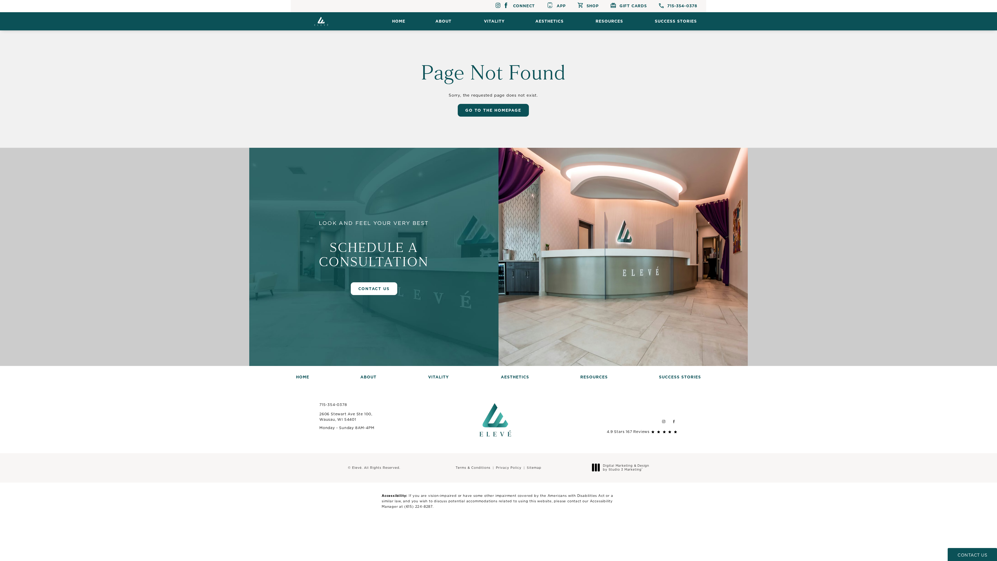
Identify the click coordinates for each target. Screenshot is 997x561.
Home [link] (398, 21)
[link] (678, 6)
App (561, 6)
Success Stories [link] (676, 21)
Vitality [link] (494, 21)
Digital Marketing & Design (626, 468)
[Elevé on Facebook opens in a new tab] (674, 421)
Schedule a (374, 244)
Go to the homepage (493, 110)
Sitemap (534, 467)
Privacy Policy (508, 467)
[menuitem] (398, 21)
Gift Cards (633, 6)
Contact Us (374, 288)
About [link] (443, 21)
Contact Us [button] (972, 555)
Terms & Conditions (473, 467)
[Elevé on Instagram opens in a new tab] (663, 421)
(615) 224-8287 (418, 506)
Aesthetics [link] (549, 21)
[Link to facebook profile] (505, 6)
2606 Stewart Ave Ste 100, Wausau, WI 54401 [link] (345, 416)
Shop (593, 6)
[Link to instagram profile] (497, 6)
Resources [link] (609, 21)
